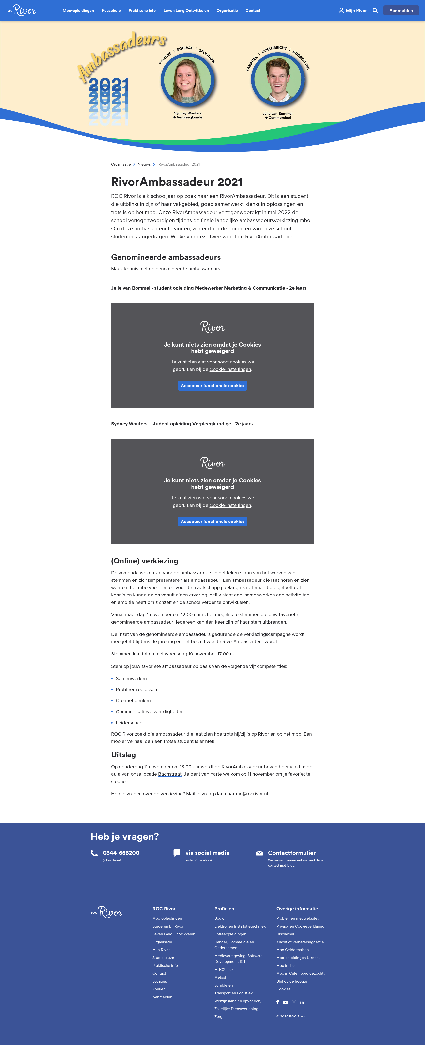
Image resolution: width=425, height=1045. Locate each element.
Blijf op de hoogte (291, 981)
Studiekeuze (163, 957)
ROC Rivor (163, 908)
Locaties (159, 981)
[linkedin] (302, 1003)
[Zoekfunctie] (375, 10)
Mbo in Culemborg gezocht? (300, 973)
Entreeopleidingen (230, 934)
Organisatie (227, 10)
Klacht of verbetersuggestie (300, 942)
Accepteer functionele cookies (212, 385)
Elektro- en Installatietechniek (240, 926)
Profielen (224, 908)
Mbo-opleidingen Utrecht (298, 957)
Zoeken (159, 989)
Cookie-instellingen (230, 369)
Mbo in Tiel (286, 965)
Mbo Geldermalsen (292, 949)
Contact (253, 10)
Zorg (218, 1016)
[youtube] (285, 1003)
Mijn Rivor (161, 949)
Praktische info (142, 10)
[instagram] (294, 1003)
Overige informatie (297, 908)
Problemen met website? (297, 918)
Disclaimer (285, 934)
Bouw (219, 918)
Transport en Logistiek (233, 993)
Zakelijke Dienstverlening (236, 1008)
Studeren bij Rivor (167, 926)
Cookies (283, 989)
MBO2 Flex (224, 969)
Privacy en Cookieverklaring (300, 926)
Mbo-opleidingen (78, 10)
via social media (207, 852)
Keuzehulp (111, 10)
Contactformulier (292, 852)
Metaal (220, 977)
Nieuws (144, 164)
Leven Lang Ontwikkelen (186, 10)
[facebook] (277, 1003)
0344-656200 (121, 852)
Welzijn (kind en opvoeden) (237, 1001)
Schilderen (223, 985)
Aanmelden (401, 10)
